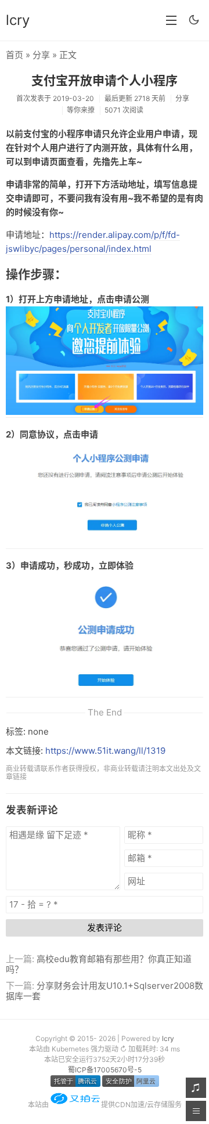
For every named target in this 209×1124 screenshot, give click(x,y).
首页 (14, 54)
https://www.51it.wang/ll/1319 (105, 750)
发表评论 (104, 927)
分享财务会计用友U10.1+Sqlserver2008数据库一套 (104, 991)
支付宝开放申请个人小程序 (104, 80)
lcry (18, 20)
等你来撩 (81, 110)
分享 (41, 54)
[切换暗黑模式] (194, 19)
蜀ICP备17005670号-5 (105, 1069)
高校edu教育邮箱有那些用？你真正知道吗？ (99, 964)
